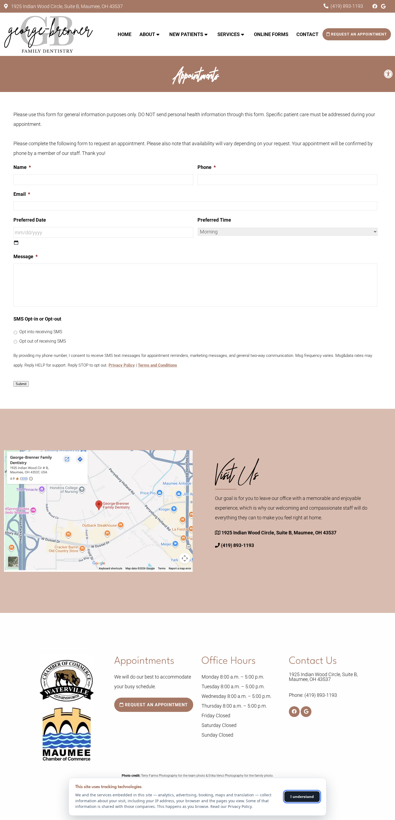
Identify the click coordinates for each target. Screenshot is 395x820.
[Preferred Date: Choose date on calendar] (16, 242)
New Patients (186, 34)
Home (124, 34)
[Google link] (383, 6)
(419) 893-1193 (347, 6)
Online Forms (271, 34)
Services (228, 34)
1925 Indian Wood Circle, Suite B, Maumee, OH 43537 (66, 6)
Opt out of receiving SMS (42, 341)
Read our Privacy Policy (231, 806)
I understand (302, 796)
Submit (21, 384)
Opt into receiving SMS (40, 331)
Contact (307, 34)
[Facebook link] (375, 6)
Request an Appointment (358, 34)
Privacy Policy (122, 365)
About (147, 34)
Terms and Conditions (157, 365)
